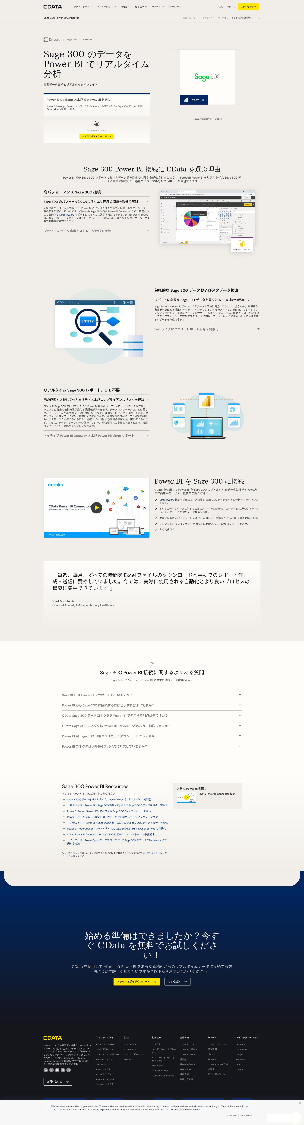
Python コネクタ (104, 1059)
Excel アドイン (103, 1074)
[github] (63, 1070)
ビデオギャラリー (217, 1074)
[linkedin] (46, 1070)
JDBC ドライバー (105, 1049)
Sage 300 (72, 39)
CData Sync (130, 1044)
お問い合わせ (247, 6)
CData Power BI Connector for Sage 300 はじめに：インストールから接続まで (112, 834)
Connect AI (130, 1049)
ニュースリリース (188, 1049)
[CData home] (55, 7)
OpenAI (239, 1069)
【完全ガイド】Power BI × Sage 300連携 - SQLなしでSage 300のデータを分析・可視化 (117, 805)
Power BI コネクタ (105, 1079)
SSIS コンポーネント (134, 1054)
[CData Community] (68, 1070)
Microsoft (241, 1059)
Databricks (241, 1049)
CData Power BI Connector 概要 (217, 794)
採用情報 (184, 1074)
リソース (212, 1059)
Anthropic (241, 1044)
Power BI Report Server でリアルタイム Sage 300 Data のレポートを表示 (109, 811)
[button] (97, 200)
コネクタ (156, 1044)
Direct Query (66, 214)
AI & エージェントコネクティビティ (164, 1059)
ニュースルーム (187, 1054)
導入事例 (212, 1049)
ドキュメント (208, 18)
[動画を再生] (96, 508)
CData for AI (174, 6)
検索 (229, 7)
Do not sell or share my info (239, 1115)
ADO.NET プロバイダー (107, 1054)
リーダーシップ (187, 1064)
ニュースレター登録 (218, 1064)
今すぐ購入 (223, 18)
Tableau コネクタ (105, 1084)
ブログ (211, 1054)
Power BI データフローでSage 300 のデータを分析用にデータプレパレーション (112, 817)
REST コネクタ (103, 1069)
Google (239, 1054)
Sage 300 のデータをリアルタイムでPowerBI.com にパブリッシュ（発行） (110, 799)
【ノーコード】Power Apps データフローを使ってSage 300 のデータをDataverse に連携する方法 (117, 842)
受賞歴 (183, 1059)
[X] (51, 1070)
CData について (188, 1044)
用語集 (211, 1069)
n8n (238, 1064)
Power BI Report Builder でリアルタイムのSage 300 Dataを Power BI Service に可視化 (116, 828)
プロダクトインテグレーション (164, 1051)
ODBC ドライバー (105, 1044)
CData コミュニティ (218, 1044)
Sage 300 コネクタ (191, 18)
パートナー (157, 1065)
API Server (101, 1064)
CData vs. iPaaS (160, 1070)
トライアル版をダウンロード (244, 18)
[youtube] (57, 1070)
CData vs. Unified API (163, 1075)
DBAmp (128, 1059)
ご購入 (221, 7)
